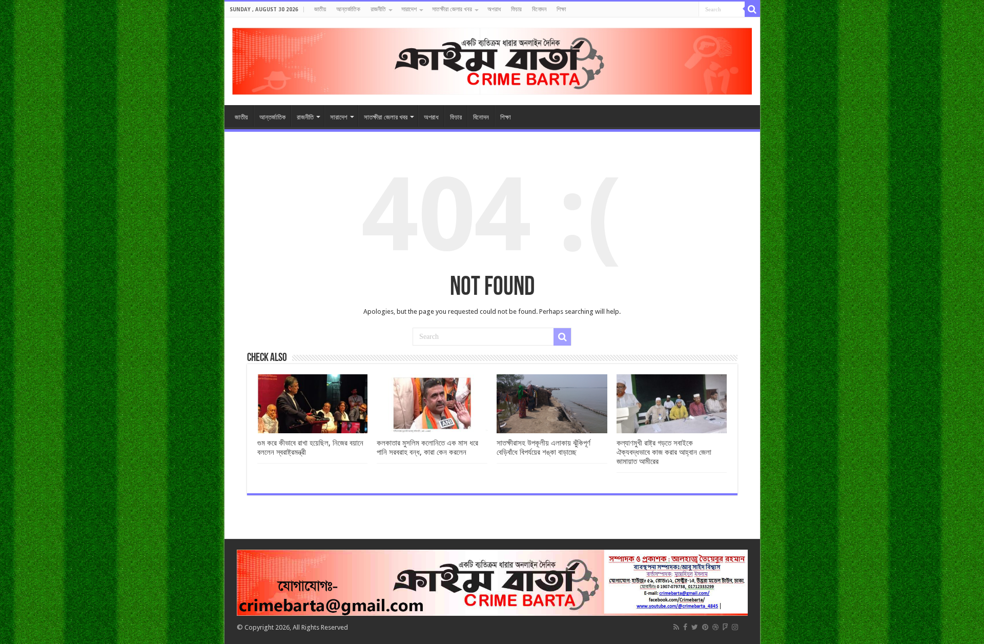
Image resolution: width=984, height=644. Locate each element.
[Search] (752, 9)
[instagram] (735, 627)
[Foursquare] (725, 627)
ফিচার (516, 9)
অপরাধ (494, 9)
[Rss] (676, 627)
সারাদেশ (409, 9)
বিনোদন (539, 9)
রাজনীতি (378, 9)
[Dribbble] (715, 627)
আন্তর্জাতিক (348, 9)
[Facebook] (685, 627)
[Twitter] (694, 627)
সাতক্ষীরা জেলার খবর (452, 9)
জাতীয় (320, 9)
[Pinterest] (705, 627)
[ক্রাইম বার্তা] (492, 59)
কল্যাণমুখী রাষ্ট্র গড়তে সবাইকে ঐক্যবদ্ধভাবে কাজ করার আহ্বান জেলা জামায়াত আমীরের (664, 452)
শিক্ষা (561, 9)
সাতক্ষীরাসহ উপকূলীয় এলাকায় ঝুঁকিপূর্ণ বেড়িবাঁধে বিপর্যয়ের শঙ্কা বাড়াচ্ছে (543, 447)
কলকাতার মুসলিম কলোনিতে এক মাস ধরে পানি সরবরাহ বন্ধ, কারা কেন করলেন (427, 447)
